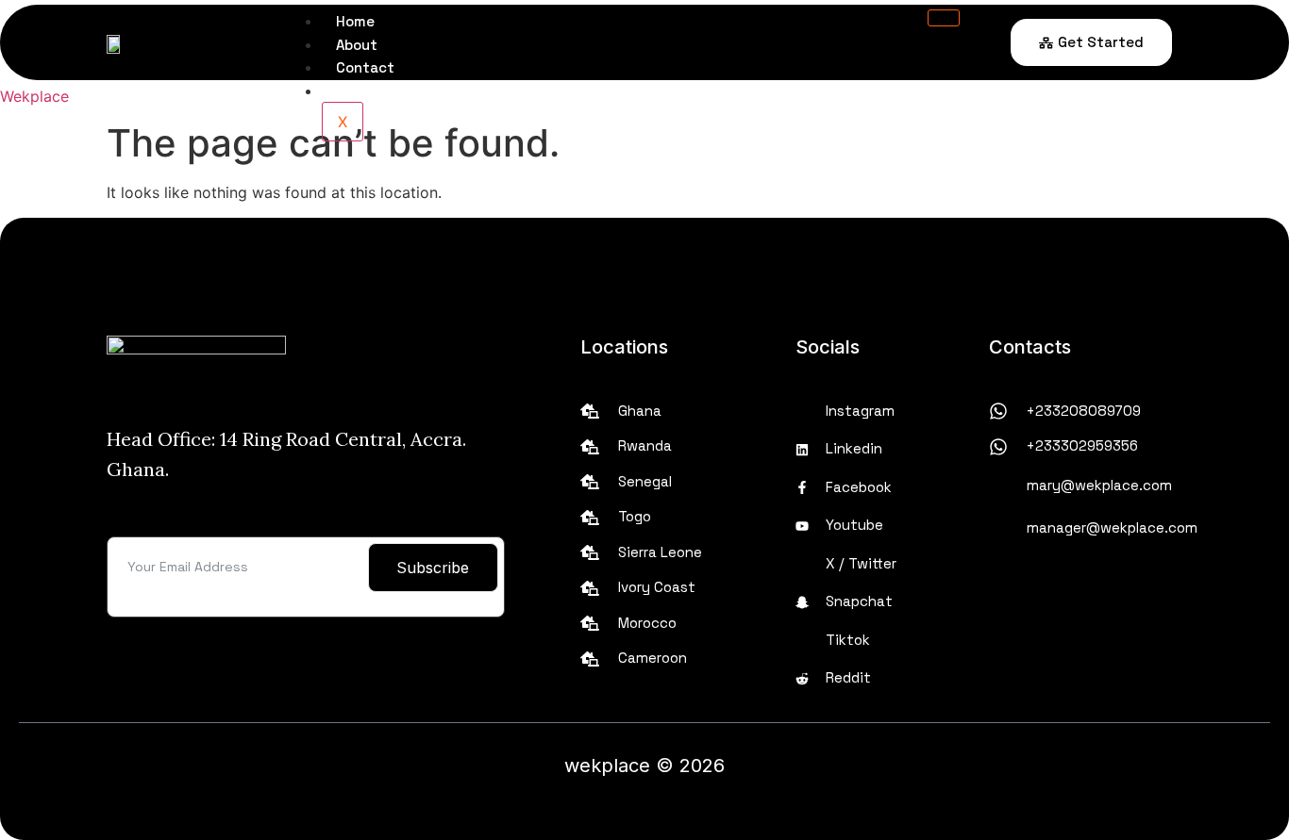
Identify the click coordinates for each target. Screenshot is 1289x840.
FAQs (352, 91)
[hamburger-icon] (944, 17)
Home (355, 21)
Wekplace (34, 96)
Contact (365, 67)
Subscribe (432, 567)
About (356, 45)
